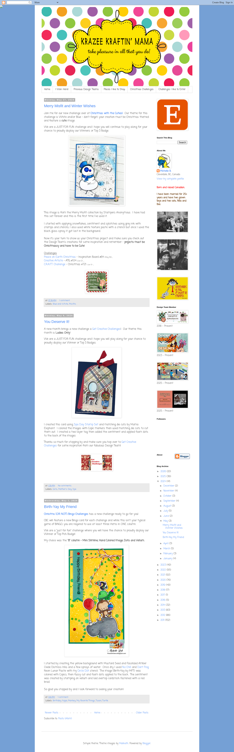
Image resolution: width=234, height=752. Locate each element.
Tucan (98, 700)
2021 (163, 575)
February (168, 553)
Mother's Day (65, 489)
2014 (163, 605)
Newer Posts (51, 713)
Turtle (105, 700)
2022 (164, 570)
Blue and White (60, 304)
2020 (164, 580)
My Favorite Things (86, 700)
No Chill (126, 667)
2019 (163, 585)
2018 (163, 590)
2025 (164, 476)
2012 (163, 615)
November (169, 491)
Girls (55, 489)
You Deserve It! (56, 321)
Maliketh (123, 743)
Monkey (72, 700)
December (169, 486)
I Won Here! (62, 89)
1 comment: (65, 300)
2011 (163, 620)
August (167, 506)
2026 (164, 471)
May (166, 521)
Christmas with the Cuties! (107, 113)
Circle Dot (83, 671)
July (166, 511)
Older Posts (142, 713)
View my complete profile (170, 179)
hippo (64, 700)
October (167, 496)
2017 (163, 595)
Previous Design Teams (86, 89)
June (166, 516)
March (167, 548)
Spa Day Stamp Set (86, 425)
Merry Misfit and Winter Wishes (70, 106)
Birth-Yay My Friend (60, 507)
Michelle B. (165, 171)
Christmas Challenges (141, 89)
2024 (164, 481)
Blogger (147, 743)
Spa (74, 489)
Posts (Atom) (65, 718)
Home (47, 89)
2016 (163, 600)
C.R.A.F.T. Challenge (54, 264)
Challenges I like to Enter (172, 89)
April (166, 543)
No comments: (65, 485)
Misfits (72, 304)
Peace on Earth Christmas (60, 257)
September (169, 501)
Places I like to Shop (114, 89)
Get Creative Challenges (106, 329)
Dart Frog (143, 667)
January (168, 558)
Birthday (57, 700)
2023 (164, 565)
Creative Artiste (53, 261)
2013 (163, 610)
